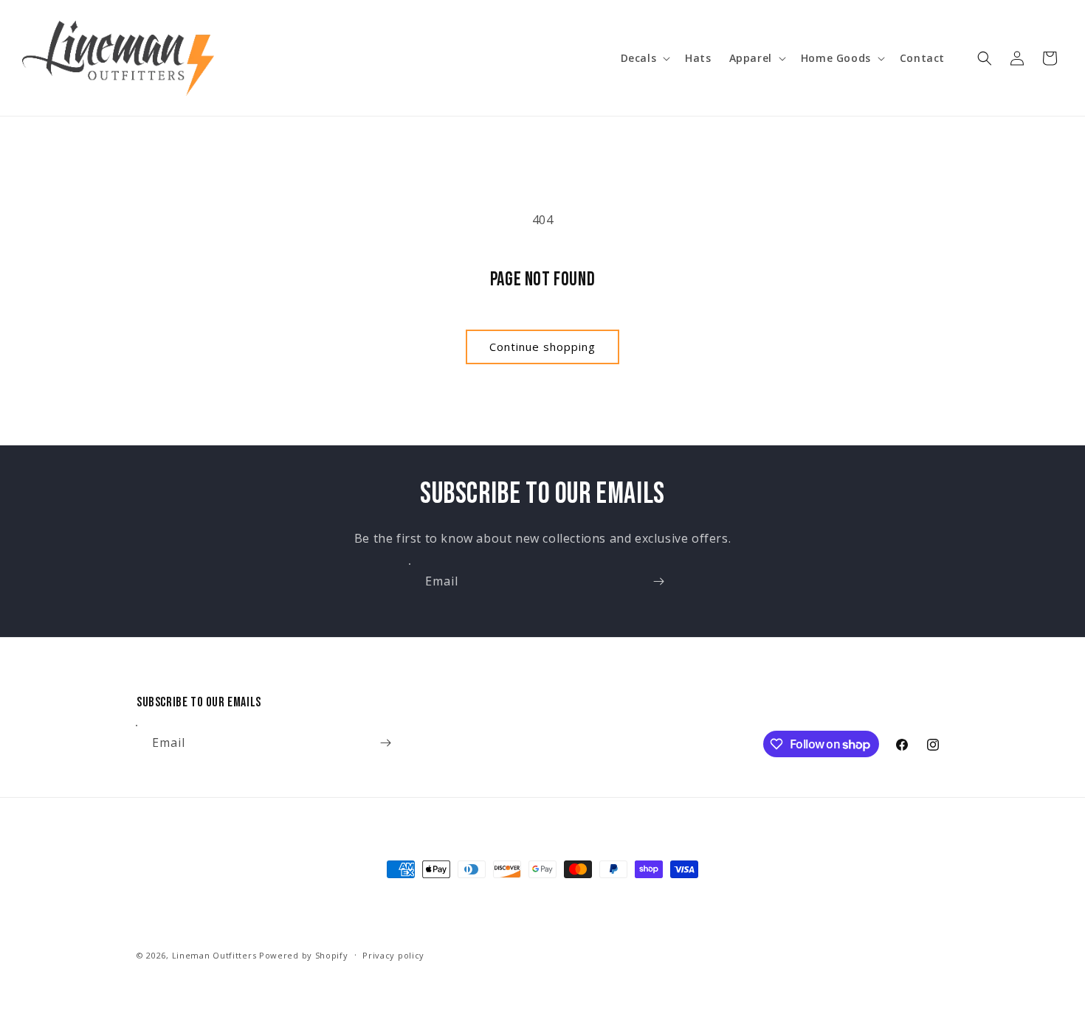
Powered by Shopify (303, 955)
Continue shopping (542, 346)
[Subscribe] (658, 581)
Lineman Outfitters (214, 955)
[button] (644, 58)
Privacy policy (393, 955)
